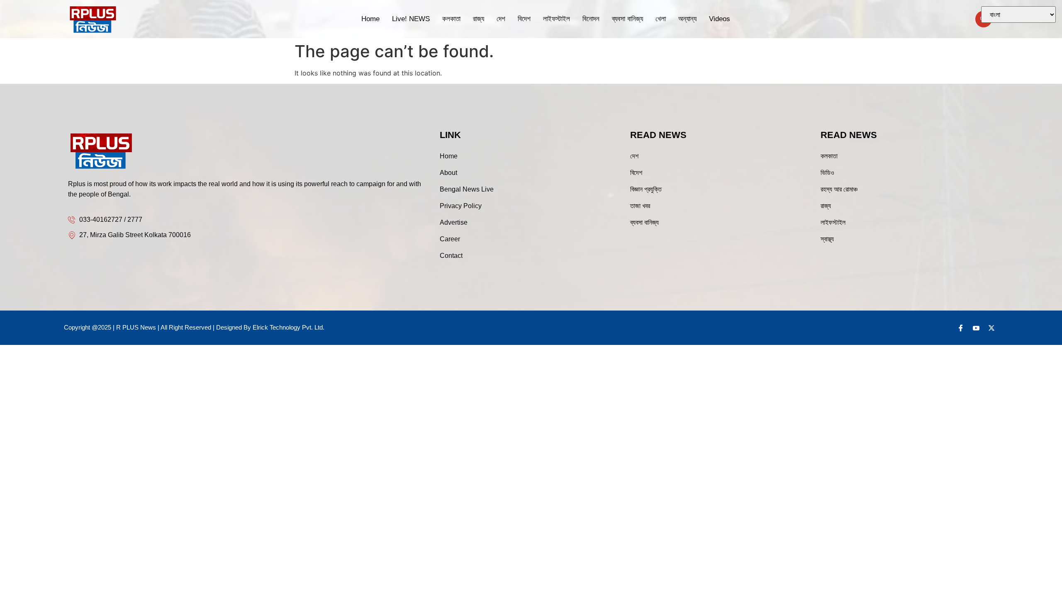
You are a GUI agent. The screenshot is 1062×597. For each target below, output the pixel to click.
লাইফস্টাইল (556, 19)
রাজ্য (478, 19)
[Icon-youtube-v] (976, 328)
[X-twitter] (991, 328)
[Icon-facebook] (960, 328)
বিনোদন (590, 19)
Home (370, 19)
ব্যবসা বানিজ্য (627, 19)
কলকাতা (451, 19)
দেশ (501, 19)
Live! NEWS (411, 19)
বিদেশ (524, 19)
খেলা (660, 19)
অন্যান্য (687, 19)
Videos (719, 19)
